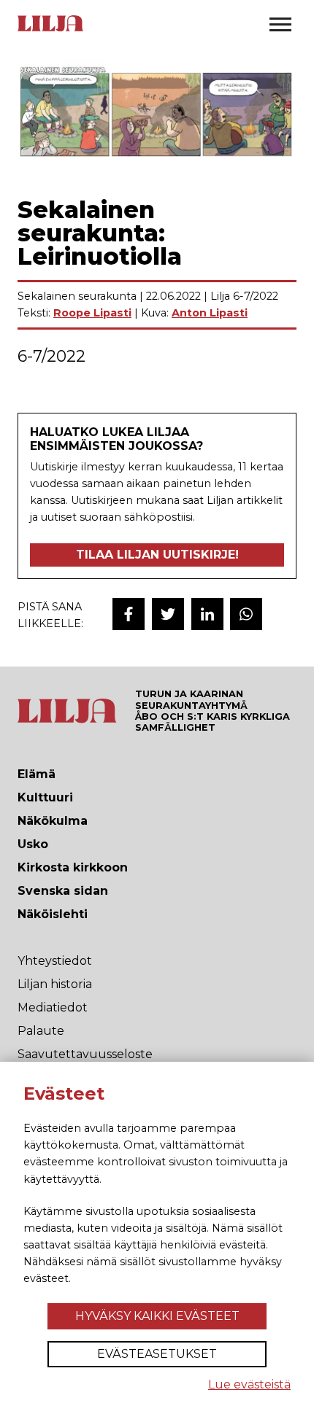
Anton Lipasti (210, 312)
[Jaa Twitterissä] (168, 614)
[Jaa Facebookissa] (128, 614)
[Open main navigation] (280, 24)
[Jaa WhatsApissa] (246, 614)
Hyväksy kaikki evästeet (157, 1316)
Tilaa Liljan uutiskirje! (157, 555)
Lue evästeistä (249, 1384)
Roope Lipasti (92, 312)
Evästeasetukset (157, 1354)
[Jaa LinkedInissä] (207, 614)
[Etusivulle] (50, 30)
